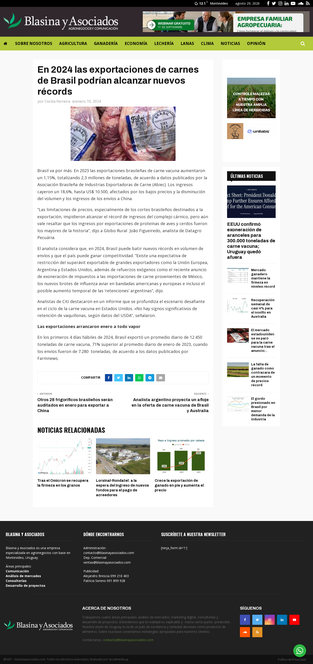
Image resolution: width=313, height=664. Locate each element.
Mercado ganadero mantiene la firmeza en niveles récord (263, 278)
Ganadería (106, 43)
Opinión (256, 43)
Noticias (230, 43)
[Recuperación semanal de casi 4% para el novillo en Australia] (238, 305)
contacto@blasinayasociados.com (128, 640)
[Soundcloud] (245, 632)
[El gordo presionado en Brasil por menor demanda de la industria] (238, 404)
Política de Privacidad (292, 659)
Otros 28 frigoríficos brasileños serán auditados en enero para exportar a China (75, 405)
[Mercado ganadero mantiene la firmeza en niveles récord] (238, 275)
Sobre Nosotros (33, 43)
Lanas (187, 43)
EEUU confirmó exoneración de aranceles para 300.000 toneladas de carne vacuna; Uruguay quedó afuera (251, 241)
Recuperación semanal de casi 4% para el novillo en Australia (263, 308)
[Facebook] (245, 620)
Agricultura (73, 43)
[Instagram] (270, 620)
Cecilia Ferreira (57, 101)
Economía (136, 43)
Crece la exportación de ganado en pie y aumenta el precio (179, 485)
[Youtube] (294, 620)
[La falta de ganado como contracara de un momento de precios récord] (238, 369)
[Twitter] (257, 620)
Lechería (164, 43)
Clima (207, 43)
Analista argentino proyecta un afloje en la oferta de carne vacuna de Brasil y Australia (170, 405)
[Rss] (257, 632)
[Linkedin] (282, 620)
